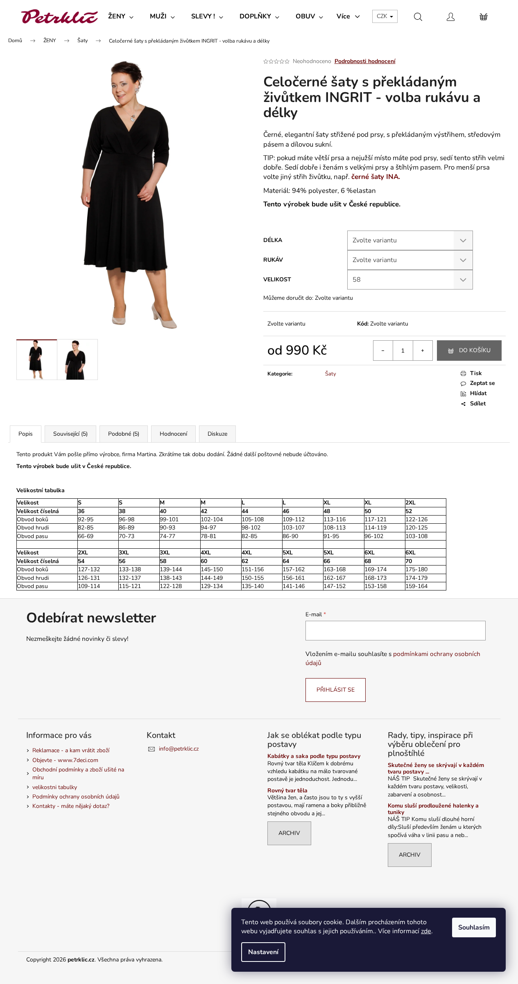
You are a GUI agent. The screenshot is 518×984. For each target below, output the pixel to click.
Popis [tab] (25, 434)
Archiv (289, 833)
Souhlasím (474, 927)
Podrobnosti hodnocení (365, 61)
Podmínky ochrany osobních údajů (76, 797)
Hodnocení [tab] (173, 434)
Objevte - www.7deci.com (65, 760)
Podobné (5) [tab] (123, 434)
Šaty (330, 374)
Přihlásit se (336, 690)
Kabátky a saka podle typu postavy (313, 756)
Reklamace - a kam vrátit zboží (70, 750)
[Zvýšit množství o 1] (422, 350)
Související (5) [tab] (70, 434)
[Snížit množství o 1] (383, 350)
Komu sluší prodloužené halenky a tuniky (433, 809)
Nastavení (263, 952)
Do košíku (475, 350)
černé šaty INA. (375, 176)
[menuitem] (121, 16)
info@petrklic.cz (179, 749)
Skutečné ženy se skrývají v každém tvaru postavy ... (436, 768)
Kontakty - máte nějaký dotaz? (70, 806)
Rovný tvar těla (287, 790)
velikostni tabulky (54, 787)
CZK (383, 16)
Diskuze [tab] (217, 434)
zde (426, 931)
